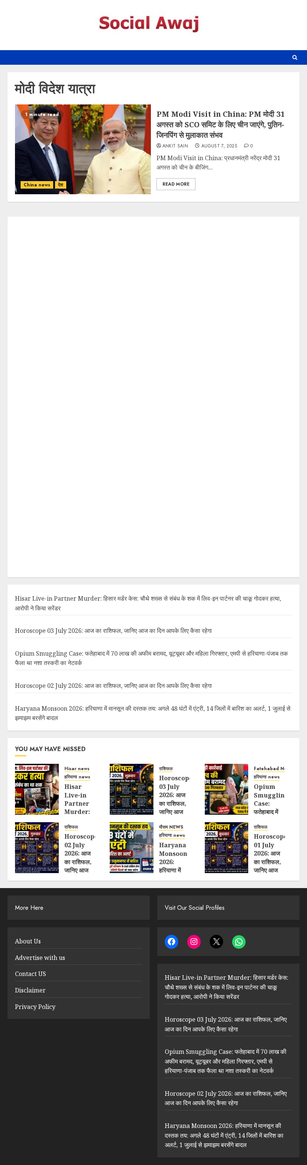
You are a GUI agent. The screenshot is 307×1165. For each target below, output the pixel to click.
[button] (295, 57)
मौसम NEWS (171, 827)
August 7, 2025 (219, 146)
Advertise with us (40, 958)
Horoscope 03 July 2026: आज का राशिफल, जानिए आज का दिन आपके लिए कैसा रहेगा (113, 630)
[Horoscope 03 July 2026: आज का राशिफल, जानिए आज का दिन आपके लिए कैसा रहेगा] (132, 789)
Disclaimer (30, 990)
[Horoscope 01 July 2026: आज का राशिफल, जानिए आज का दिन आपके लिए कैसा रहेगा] (227, 847)
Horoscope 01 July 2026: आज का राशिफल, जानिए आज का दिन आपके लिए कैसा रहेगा (270, 865)
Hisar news (76, 769)
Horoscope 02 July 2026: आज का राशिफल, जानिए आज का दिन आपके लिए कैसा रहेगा (113, 685)
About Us (28, 941)
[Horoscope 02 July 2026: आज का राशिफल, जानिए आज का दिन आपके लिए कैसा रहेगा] (37, 847)
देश (60, 185)
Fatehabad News (273, 769)
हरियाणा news (77, 777)
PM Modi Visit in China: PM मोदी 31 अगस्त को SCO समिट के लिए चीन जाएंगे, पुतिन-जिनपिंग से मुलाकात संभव (220, 124)
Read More (175, 184)
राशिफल (166, 769)
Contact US (30, 974)
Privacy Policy (35, 1007)
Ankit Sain (175, 146)
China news (37, 185)
